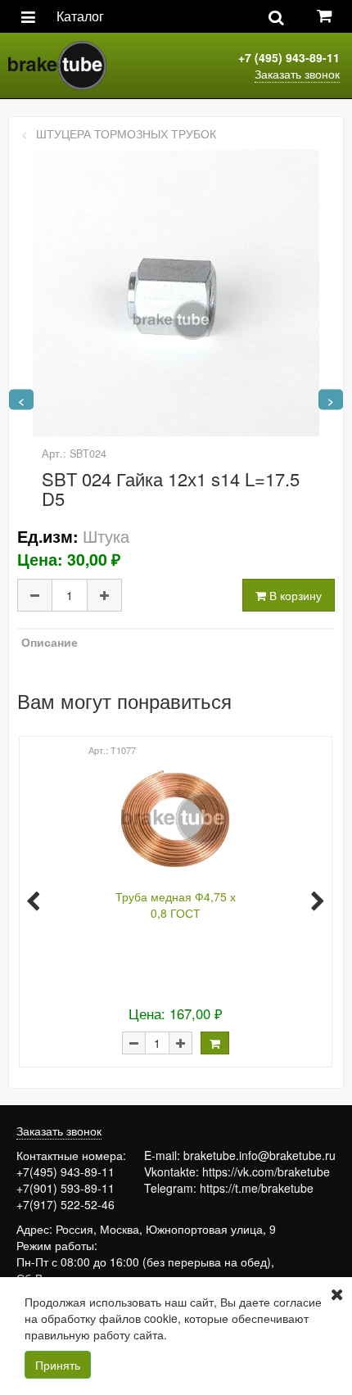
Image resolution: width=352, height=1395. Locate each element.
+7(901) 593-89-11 (65, 1188)
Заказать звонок (297, 73)
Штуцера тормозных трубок (126, 133)
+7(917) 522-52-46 (65, 1204)
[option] (174, 900)
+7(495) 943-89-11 (65, 1171)
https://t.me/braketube (257, 1188)
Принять (57, 1365)
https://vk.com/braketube (266, 1171)
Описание (49, 642)
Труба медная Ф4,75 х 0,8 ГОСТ (175, 904)
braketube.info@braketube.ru (259, 1155)
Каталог (80, 16)
